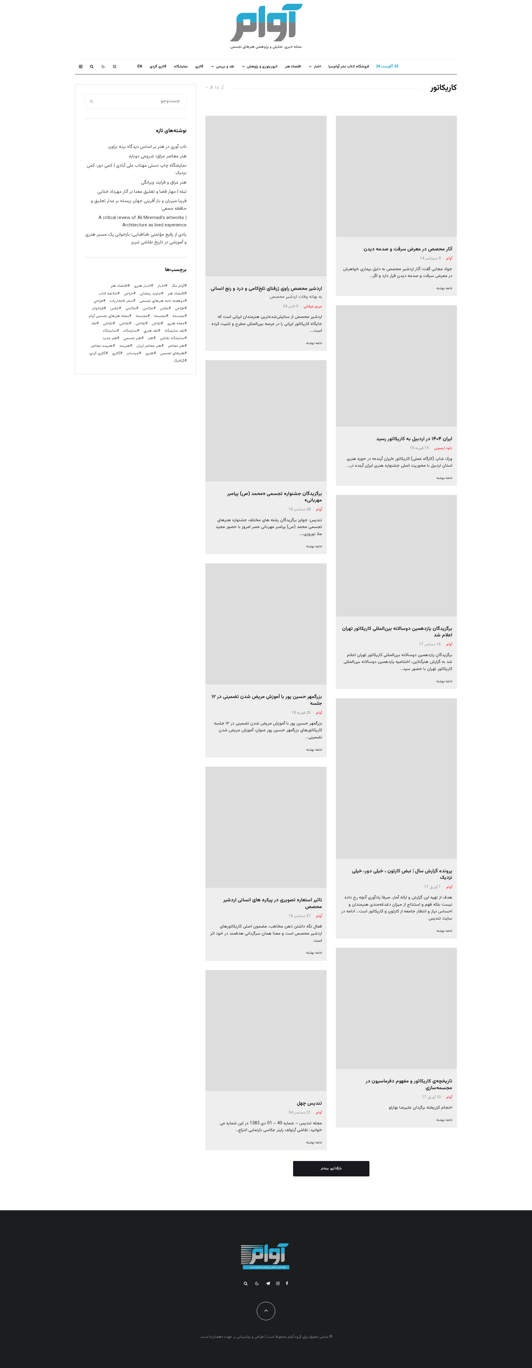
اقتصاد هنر (293, 66)
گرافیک (179, 360)
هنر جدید (110, 338)
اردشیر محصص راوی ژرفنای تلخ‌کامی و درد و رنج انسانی (266, 289)
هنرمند (124, 346)
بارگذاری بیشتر (331, 1168)
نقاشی (140, 323)
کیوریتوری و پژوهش (262, 66)
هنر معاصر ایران (148, 346)
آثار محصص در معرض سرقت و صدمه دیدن (408, 249)
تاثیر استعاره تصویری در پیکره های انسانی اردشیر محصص (272, 903)
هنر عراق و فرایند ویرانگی (164, 182)
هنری (149, 353)
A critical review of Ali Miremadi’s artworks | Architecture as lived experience (143, 221)
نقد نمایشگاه (174, 331)
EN (139, 66)
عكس (164, 308)
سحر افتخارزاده (121, 301)
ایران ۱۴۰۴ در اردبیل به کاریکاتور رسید (414, 439)
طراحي (98, 301)
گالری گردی (158, 66)
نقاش (156, 323)
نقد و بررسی (225, 66)
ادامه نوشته (444, 288)
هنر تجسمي (132, 338)
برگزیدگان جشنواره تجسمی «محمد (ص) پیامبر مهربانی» (274, 497)
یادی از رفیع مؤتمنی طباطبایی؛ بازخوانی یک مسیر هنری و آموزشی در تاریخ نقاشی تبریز (136, 238)
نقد (93, 323)
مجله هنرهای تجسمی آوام (109, 316)
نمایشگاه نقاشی (172, 338)
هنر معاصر (176, 346)
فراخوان (98, 308)
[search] (91, 101)
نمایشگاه (110, 331)
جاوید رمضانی (150, 293)
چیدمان (133, 353)
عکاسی (148, 308)
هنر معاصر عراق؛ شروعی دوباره (158, 156)
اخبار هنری (142, 286)
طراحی (179, 308)
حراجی (128, 293)
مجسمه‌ (141, 316)
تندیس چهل (309, 1103)
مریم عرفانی (313, 306)
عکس (114, 308)
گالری (199, 66)
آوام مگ (177, 286)
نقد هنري (150, 331)
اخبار (317, 66)
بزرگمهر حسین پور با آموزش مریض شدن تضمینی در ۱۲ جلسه (267, 700)
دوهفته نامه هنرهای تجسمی (161, 301)
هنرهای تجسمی (172, 353)
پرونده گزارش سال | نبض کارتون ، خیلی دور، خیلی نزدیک (402, 874)
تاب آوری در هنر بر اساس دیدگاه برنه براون (147, 146)
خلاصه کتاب (108, 293)
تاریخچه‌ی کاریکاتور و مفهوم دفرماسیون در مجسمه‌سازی (409, 1084)
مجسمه (178, 316)
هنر (150, 338)
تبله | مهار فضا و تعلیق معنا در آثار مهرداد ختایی (142, 191)
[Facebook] (287, 1283)
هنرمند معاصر (102, 346)
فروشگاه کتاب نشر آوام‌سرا (348, 66)
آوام (449, 258)
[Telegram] (268, 1283)
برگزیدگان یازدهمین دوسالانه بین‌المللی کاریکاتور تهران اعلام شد (397, 632)
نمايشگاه (181, 66)
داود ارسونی (443, 448)
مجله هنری (175, 323)
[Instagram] (114, 66)
